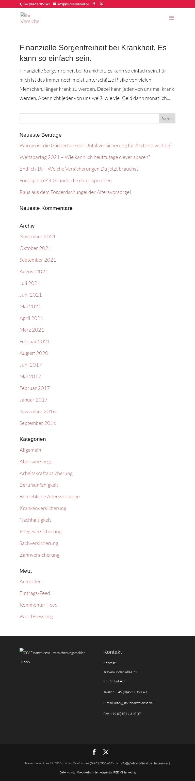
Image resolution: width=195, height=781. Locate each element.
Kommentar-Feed (39, 605)
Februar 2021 (35, 341)
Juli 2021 (30, 283)
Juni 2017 (31, 364)
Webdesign (84, 772)
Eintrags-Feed (35, 593)
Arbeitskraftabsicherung (46, 473)
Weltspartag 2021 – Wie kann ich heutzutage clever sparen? (85, 157)
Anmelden (31, 581)
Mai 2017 (30, 376)
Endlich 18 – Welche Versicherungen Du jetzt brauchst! (80, 169)
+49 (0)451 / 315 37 (125, 714)
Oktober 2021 (35, 248)
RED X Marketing (124, 772)
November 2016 (38, 411)
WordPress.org (36, 616)
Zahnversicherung (39, 555)
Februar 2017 (35, 388)
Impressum (161, 763)
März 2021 (32, 329)
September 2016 (38, 423)
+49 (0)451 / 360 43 (36, 4)
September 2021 (38, 260)
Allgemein (30, 450)
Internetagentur (102, 772)
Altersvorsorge (36, 461)
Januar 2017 (34, 399)
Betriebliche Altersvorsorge (50, 496)
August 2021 (34, 271)
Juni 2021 (31, 295)
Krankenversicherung (43, 508)
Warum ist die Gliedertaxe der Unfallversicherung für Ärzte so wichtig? (96, 145)
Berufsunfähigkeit (39, 485)
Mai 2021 (30, 306)
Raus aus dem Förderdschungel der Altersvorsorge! (75, 192)
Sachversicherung (39, 543)
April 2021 (31, 318)
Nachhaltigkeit (35, 520)
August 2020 (34, 353)
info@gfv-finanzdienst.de (133, 703)
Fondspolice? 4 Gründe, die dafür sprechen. (66, 180)
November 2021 (38, 236)
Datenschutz (67, 772)
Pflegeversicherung (40, 531)
